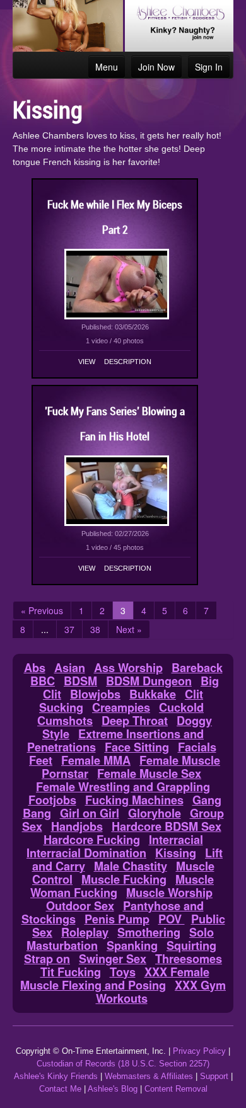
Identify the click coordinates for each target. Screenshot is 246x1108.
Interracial (176, 839)
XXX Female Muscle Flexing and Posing (114, 978)
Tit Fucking (70, 972)
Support (214, 1076)
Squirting (191, 945)
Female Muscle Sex (149, 773)
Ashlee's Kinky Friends (56, 1076)
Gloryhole (154, 813)
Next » (129, 629)
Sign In (209, 66)
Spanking (132, 945)
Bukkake (152, 694)
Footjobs (52, 800)
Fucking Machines (134, 800)
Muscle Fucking (124, 879)
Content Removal (176, 1089)
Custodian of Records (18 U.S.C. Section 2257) (123, 1063)
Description (127, 361)
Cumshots (65, 720)
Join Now (156, 66)
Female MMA (96, 760)
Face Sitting (137, 747)
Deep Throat (135, 720)
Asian (69, 668)
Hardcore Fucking (92, 839)
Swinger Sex (112, 959)
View (86, 361)
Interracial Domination (86, 853)
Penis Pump (117, 919)
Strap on (47, 959)
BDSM (80, 681)
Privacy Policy (199, 1051)
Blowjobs (95, 694)
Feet (40, 760)
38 (95, 629)
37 (69, 629)
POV (171, 919)
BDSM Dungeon (149, 681)
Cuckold (181, 707)
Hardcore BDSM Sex (166, 826)
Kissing (175, 853)
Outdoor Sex (80, 906)
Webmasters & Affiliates (149, 1076)
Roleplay (84, 932)
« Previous (42, 610)
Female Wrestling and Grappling (123, 787)
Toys (123, 972)
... (45, 629)
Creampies (121, 707)
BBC (42, 681)
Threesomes (188, 959)
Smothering (148, 932)
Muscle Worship (169, 892)
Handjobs (77, 826)
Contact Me (60, 1089)
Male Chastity (130, 866)
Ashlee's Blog (113, 1089)
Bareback (197, 668)
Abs (34, 668)
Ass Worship (128, 668)
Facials (197, 747)
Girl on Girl (89, 813)
